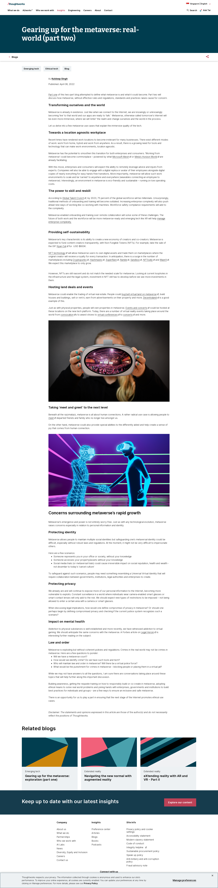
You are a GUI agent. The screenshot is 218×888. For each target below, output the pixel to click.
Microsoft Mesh (120, 156)
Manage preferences (184, 880)
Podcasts (96, 844)
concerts (128, 314)
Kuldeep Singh (60, 78)
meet (51, 418)
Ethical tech (52, 68)
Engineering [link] (74, 10)
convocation (67, 314)
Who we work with (66, 840)
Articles (96, 833)
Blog (67, 68)
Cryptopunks (80, 259)
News (60, 848)
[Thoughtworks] (16, 3)
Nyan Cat (61, 246)
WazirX (163, 259)
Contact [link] (108, 10)
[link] (180, 802)
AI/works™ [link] (28, 10)
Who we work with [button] (45, 10)
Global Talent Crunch (73, 198)
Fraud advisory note (136, 865)
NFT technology (56, 253)
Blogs (95, 837)
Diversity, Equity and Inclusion (72, 852)
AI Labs (60, 844)
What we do (63, 833)
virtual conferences (108, 314)
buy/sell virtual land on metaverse (139, 294)
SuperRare (111, 259)
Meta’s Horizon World (146, 156)
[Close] (212, 875)
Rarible (123, 259)
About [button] (98, 10)
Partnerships (63, 837)
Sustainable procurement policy (142, 851)
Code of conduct (135, 843)
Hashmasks (96, 259)
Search (193, 10)
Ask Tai (206, 10)
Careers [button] (87, 10)
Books (95, 840)
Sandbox (135, 259)
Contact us (62, 860)
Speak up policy (134, 855)
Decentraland (150, 297)
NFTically (148, 259)
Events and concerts (136, 308)
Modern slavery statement (140, 839)
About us (61, 829)
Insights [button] (61, 10)
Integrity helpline (134, 847)
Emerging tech (31, 68)
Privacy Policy (91, 883)
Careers (61, 856)
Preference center (101, 829)
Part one (52, 94)
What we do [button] (13, 10)
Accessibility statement (138, 835)
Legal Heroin (147, 632)
